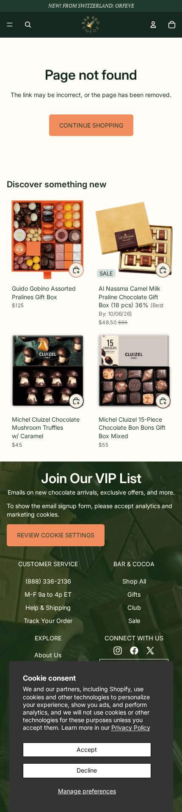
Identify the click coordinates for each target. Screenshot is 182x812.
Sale (134, 620)
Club (134, 607)
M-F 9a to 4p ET (48, 594)
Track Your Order (48, 620)
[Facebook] (134, 650)
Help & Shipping (48, 607)
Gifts (134, 594)
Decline (87, 770)
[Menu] (9, 24)
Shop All (134, 581)
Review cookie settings (55, 535)
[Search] (28, 24)
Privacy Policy (130, 727)
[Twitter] (150, 650)
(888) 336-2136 (48, 581)
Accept (87, 749)
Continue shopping (91, 125)
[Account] (153, 24)
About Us (48, 655)
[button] (48, 564)
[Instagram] (118, 650)
